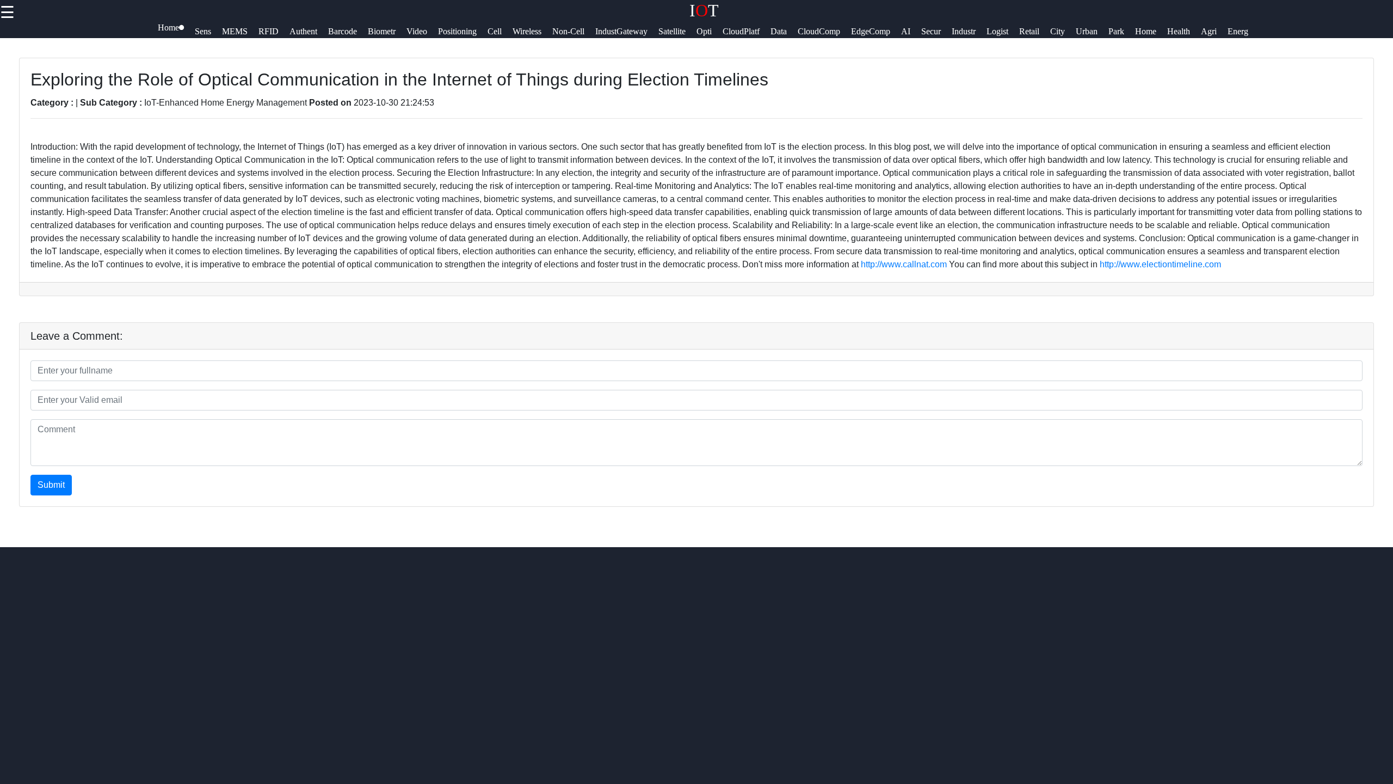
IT (704, 10)
